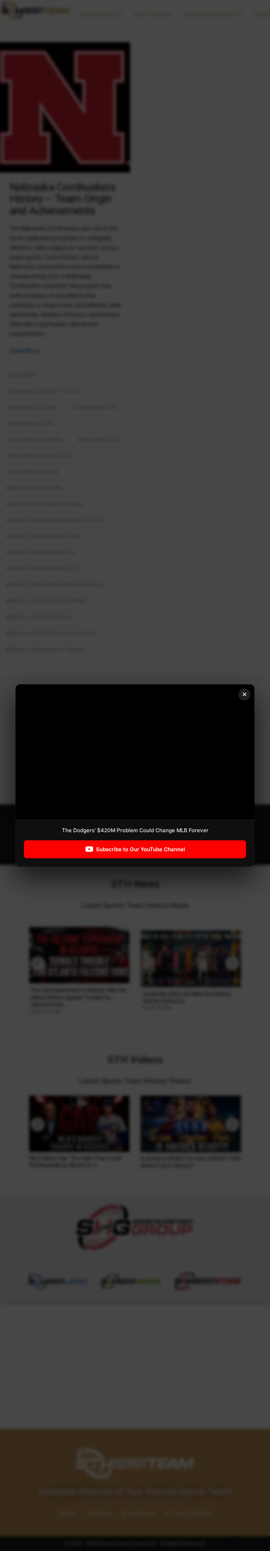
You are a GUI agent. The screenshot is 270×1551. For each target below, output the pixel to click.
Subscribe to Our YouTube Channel (140, 849)
